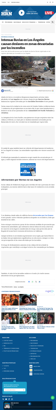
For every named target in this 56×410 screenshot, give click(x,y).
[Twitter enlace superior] (47, 2)
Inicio (2, 34)
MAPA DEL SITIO (8, 343)
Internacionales (8, 34)
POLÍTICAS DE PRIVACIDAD (11, 351)
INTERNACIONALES (35, 351)
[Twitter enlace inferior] (3, 399)
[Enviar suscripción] (23, 389)
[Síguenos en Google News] (39, 281)
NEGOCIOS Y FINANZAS (28, 22)
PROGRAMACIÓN (35, 356)
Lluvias (15, 286)
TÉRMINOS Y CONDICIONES (11, 348)
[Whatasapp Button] (53, 398)
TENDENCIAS (41, 22)
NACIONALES (17, 22)
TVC (9, 2)
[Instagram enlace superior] (52, 2)
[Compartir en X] (36, 281)
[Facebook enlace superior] (50, 2)
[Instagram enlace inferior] (12, 399)
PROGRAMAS (8, 22)
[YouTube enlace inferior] (6, 399)
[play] (29, 403)
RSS (4, 345)
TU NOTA (4, 2)
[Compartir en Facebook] (29, 281)
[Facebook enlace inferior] (9, 399)
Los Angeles (21, 286)
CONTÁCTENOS (8, 340)
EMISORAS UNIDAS (15, 2)
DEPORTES (33, 353)
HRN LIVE (33, 358)
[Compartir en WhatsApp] (32, 281)
